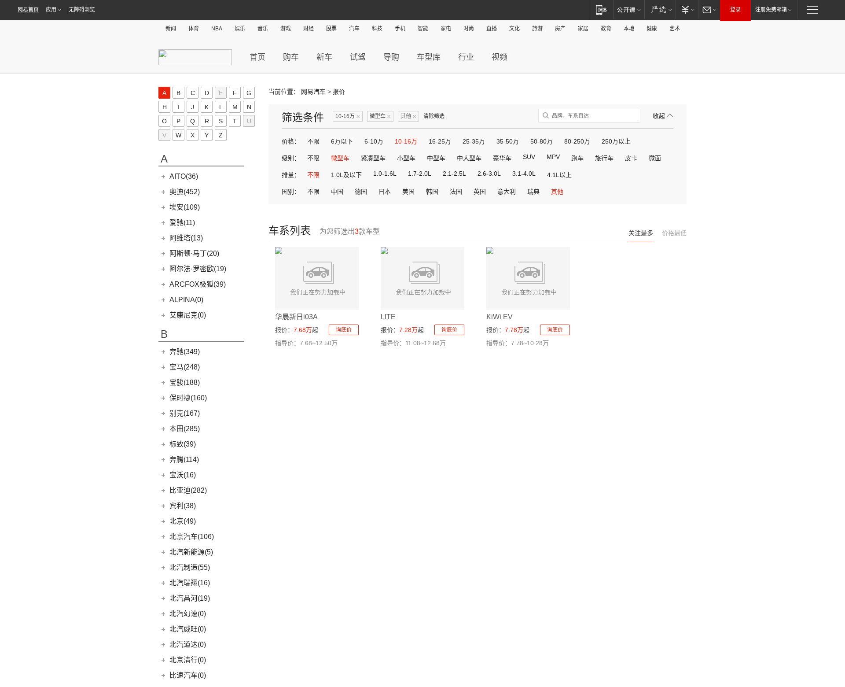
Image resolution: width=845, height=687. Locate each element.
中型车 (436, 158)
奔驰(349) (184, 351)
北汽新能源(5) (191, 552)
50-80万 (541, 141)
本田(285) (184, 428)
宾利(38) (182, 506)
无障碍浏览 (82, 10)
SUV (529, 156)
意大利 (506, 191)
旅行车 (604, 158)
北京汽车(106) (191, 536)
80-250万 (577, 141)
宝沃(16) (182, 475)
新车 (324, 57)
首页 (257, 57)
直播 (491, 29)
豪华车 (502, 158)
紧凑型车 (373, 158)
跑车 (577, 158)
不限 (313, 141)
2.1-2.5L (454, 173)
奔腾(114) (184, 459)
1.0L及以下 (346, 174)
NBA (216, 29)
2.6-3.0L (489, 173)
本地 (629, 29)
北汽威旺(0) (187, 629)
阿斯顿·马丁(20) (194, 253)
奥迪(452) (184, 192)
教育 (606, 29)
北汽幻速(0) (187, 613)
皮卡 (631, 158)
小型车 (406, 158)
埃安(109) (184, 207)
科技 (377, 29)
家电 (446, 29)
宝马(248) (184, 367)
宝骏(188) (184, 382)
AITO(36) (183, 176)
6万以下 (342, 141)
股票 (331, 29)
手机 (400, 29)
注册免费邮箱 (771, 10)
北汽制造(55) (189, 567)
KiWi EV (499, 317)
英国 (480, 191)
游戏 (285, 29)
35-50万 (507, 141)
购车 (291, 57)
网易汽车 (313, 91)
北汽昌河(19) (189, 598)
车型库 (429, 57)
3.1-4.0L (524, 173)
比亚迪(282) (188, 490)
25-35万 (474, 141)
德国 (361, 191)
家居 (583, 29)
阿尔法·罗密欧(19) (197, 269)
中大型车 (469, 158)
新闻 (170, 29)
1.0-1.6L (385, 173)
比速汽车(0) (187, 675)
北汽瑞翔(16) (189, 583)
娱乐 (240, 29)
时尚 (468, 29)
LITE (388, 317)
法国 (456, 191)
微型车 (380, 116)
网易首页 (28, 10)
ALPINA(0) (186, 299)
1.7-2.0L (419, 173)
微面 (655, 158)
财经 (308, 29)
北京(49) (182, 521)
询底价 (344, 330)
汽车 (354, 29)
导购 (391, 57)
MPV (553, 156)
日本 (384, 191)
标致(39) (182, 444)
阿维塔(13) (186, 238)
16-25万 (440, 141)
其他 (408, 116)
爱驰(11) (182, 222)
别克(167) (184, 413)
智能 (423, 29)
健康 (652, 29)
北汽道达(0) (187, 644)
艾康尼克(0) (187, 315)
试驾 (358, 57)
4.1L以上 (559, 174)
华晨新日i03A (296, 317)
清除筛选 (434, 116)
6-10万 (373, 141)
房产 (560, 29)
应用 (51, 10)
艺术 (674, 29)
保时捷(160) (188, 398)
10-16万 (347, 116)
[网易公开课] (628, 9)
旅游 (537, 29)
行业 (466, 57)
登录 (735, 10)
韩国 (432, 191)
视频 (499, 57)
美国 (408, 191)
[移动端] (601, 9)
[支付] (687, 9)
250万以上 (616, 141)
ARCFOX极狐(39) (197, 284)
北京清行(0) (187, 660)
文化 (514, 29)
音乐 (262, 29)
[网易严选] (660, 9)
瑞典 (533, 191)
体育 (193, 29)
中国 (337, 191)
